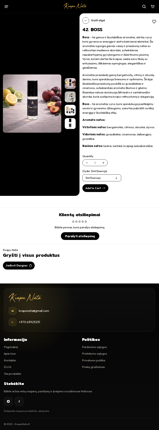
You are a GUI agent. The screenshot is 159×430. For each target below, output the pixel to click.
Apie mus (10, 353)
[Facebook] (19, 401)
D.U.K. (8, 367)
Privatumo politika (93, 360)
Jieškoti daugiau (17, 265)
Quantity (87, 156)
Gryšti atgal (98, 20)
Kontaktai (10, 360)
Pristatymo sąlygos (94, 353)
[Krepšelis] (153, 7)
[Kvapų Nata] (75, 6)
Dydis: (94, 171)
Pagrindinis (11, 347)
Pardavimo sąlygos (94, 347)
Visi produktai (12, 373)
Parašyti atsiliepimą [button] (80, 236)
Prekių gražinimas (93, 367)
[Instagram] (8, 401)
